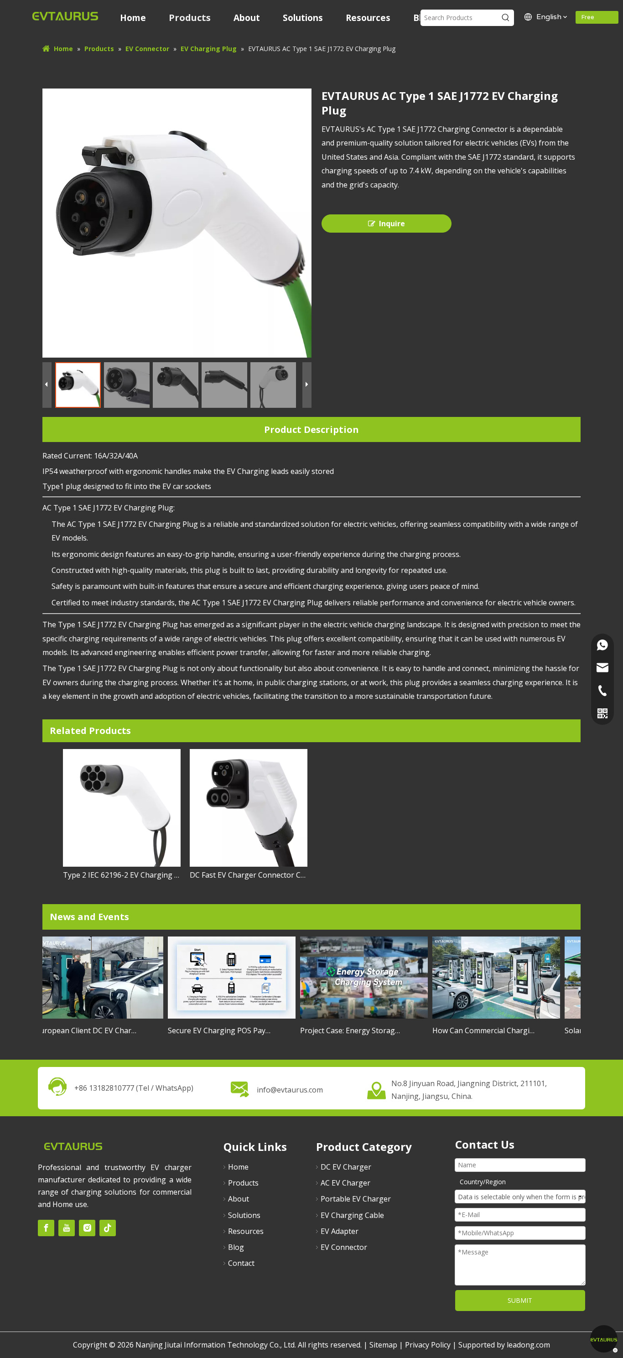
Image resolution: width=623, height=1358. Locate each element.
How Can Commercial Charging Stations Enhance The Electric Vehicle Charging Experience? (476, 1030)
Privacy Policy (428, 1345)
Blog (236, 1247)
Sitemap (383, 1345)
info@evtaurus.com (290, 1090)
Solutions (244, 1215)
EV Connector (344, 1247)
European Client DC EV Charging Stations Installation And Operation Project (79, 1030)
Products (243, 1183)
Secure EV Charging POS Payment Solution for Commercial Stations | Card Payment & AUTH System (211, 1030)
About (238, 1199)
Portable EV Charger (356, 1199)
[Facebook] (46, 1228)
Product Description (311, 429)
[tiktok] (107, 1228)
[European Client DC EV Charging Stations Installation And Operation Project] (92, 1018)
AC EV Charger (345, 1183)
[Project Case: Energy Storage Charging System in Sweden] (356, 1018)
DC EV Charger (346, 1167)
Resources (246, 1231)
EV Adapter (339, 1231)
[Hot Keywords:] (506, 18)
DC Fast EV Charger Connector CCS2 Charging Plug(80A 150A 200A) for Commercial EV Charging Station (248, 875)
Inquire (392, 224)
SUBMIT (520, 1300)
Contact (241, 1263)
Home (238, 1167)
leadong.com (528, 1345)
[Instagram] (87, 1228)
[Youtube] (66, 1228)
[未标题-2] (73, 1145)
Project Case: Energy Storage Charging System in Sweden (343, 1030)
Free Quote (590, 19)
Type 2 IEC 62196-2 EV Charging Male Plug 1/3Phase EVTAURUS (122, 875)
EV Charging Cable (352, 1215)
